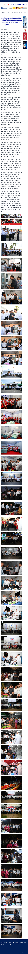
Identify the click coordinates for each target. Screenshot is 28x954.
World (23, 4)
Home (12, 4)
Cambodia (18, 4)
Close (23, 953)
